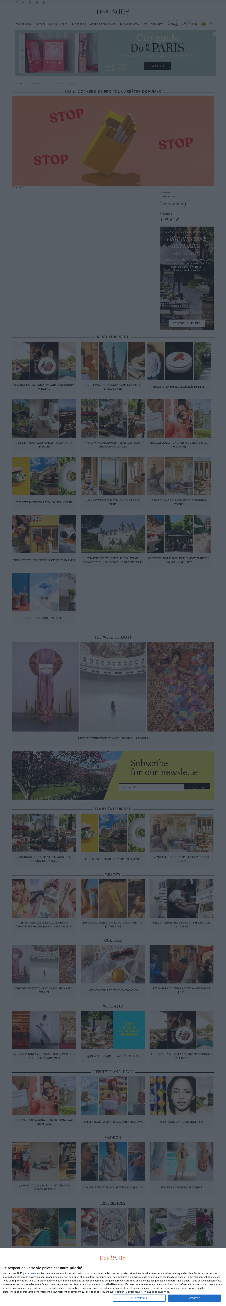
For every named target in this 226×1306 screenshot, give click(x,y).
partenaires (29, 1273)
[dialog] (113, 1277)
